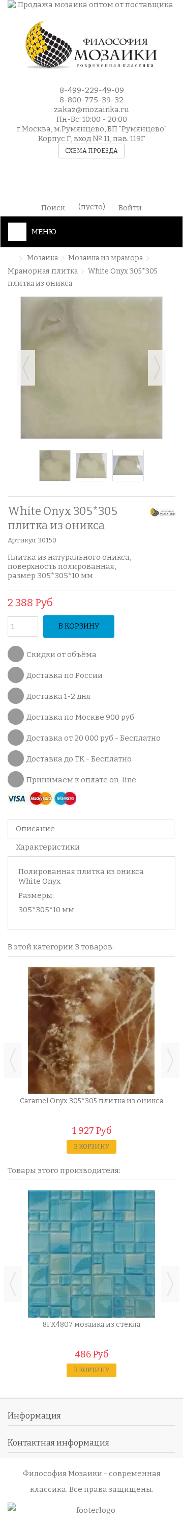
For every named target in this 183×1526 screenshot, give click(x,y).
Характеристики (48, 847)
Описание (35, 828)
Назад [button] (26, 368)
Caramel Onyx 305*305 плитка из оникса (91, 1101)
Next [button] (170, 1060)
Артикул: (22, 540)
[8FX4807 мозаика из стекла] (91, 1254)
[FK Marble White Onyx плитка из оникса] (91, 465)
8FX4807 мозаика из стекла (91, 1324)
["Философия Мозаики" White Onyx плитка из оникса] (55, 465)
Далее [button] (157, 368)
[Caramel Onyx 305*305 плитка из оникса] (91, 1030)
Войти (130, 207)
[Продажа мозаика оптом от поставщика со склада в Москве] (91, 4)
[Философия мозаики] (91, 44)
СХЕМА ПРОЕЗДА (91, 150)
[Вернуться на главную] (11, 259)
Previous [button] (13, 1060)
